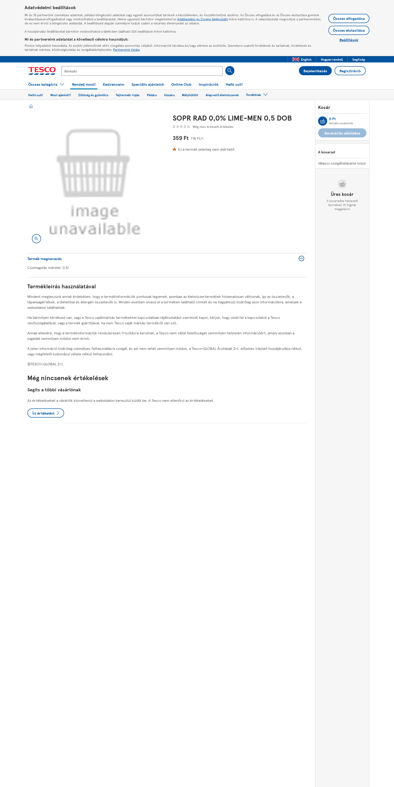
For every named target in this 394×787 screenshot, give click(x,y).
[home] (31, 106)
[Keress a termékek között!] (229, 70)
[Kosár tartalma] (322, 121)
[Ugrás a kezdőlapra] (42, 71)
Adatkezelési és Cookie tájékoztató (202, 19)
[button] (302, 59)
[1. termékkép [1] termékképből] (94, 181)
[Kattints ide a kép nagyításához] (36, 238)
